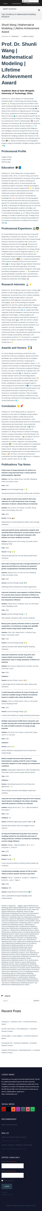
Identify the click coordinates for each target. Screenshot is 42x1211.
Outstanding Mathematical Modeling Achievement (19, 975)
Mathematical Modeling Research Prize (15, 960)
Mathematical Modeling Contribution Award (17, 949)
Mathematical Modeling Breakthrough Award (17, 947)
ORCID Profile (6, 162)
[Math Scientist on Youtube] (4, 1109)
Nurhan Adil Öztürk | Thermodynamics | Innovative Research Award (19, 1030)
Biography (12, 906)
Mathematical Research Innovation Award (16, 968)
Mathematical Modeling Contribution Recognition (18, 951)
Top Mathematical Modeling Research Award (19, 984)
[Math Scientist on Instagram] (18, 1109)
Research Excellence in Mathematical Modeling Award (20, 981)
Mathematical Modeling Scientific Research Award (20, 961)
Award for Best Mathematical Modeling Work (18, 912)
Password (9, 1171)
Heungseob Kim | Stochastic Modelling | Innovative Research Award (19, 1044)
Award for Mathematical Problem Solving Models (18, 921)
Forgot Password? (7, 1194)
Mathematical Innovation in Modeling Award (22, 938)
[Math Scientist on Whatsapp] (32, 1109)
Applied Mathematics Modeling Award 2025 (16, 909)
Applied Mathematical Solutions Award (26, 908)
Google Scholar (7, 157)
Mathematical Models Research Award (25, 966)
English (26, 1)
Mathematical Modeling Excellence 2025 (15, 953)
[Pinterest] (28, 1109)
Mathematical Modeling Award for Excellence (21, 943)
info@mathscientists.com (10, 1141)
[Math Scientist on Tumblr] (23, 1109)
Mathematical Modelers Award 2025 (14, 939)
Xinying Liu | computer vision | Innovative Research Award (19, 1023)
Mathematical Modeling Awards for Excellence (17, 945)
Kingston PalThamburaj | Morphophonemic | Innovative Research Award (21, 1051)
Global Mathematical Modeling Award (20, 931)
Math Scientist (9, 8)
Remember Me (8, 1180)
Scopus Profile (6, 159)
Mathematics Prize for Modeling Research (24, 971)
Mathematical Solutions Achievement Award (21, 968)
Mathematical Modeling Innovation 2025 (26, 956)
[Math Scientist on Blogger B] (13, 1109)
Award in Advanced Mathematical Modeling (21, 922)
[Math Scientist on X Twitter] (8, 1109)
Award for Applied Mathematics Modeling (20, 910)
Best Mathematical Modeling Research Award (22, 928)
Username (9, 1161)
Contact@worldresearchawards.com (14, 1149)
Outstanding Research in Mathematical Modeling (18, 977)
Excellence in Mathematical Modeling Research (18, 930)
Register (4, 1192)
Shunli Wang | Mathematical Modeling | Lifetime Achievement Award (20, 28)
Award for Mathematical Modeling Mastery (24, 919)
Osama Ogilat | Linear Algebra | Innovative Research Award (20, 1037)
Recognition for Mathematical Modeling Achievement (20, 979)
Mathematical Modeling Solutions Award (19, 963)
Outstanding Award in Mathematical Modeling (17, 973)
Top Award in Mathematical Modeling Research (18, 983)
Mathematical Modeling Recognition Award (16, 958)
